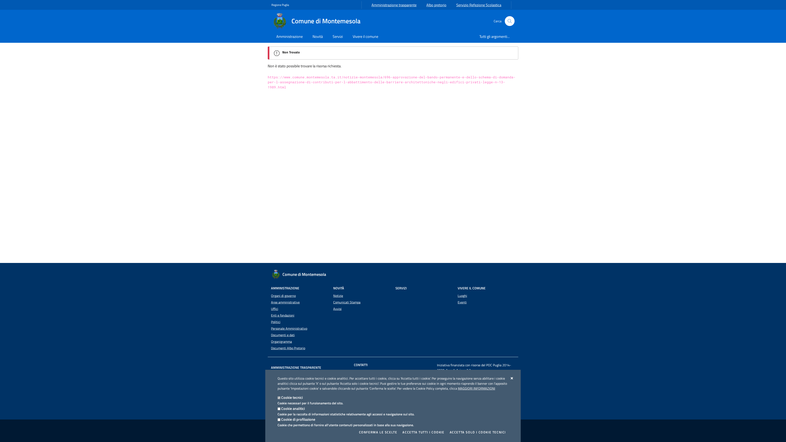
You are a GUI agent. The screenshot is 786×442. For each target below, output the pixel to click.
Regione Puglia (280, 5)
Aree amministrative (285, 302)
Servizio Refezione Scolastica (478, 5)
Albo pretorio (436, 5)
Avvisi (337, 308)
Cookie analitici (293, 408)
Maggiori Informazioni (476, 388)
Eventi (462, 302)
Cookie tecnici (292, 397)
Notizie (338, 295)
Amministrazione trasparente (394, 5)
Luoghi (462, 295)
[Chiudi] (512, 378)
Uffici (274, 308)
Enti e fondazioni (282, 315)
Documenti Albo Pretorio (288, 348)
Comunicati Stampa (346, 302)
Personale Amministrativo (289, 328)
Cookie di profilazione (298, 419)
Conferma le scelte (378, 432)
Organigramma (281, 341)
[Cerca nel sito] (510, 21)
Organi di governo (283, 295)
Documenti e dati (283, 335)
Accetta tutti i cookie (423, 432)
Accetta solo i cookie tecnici (478, 432)
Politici (275, 321)
